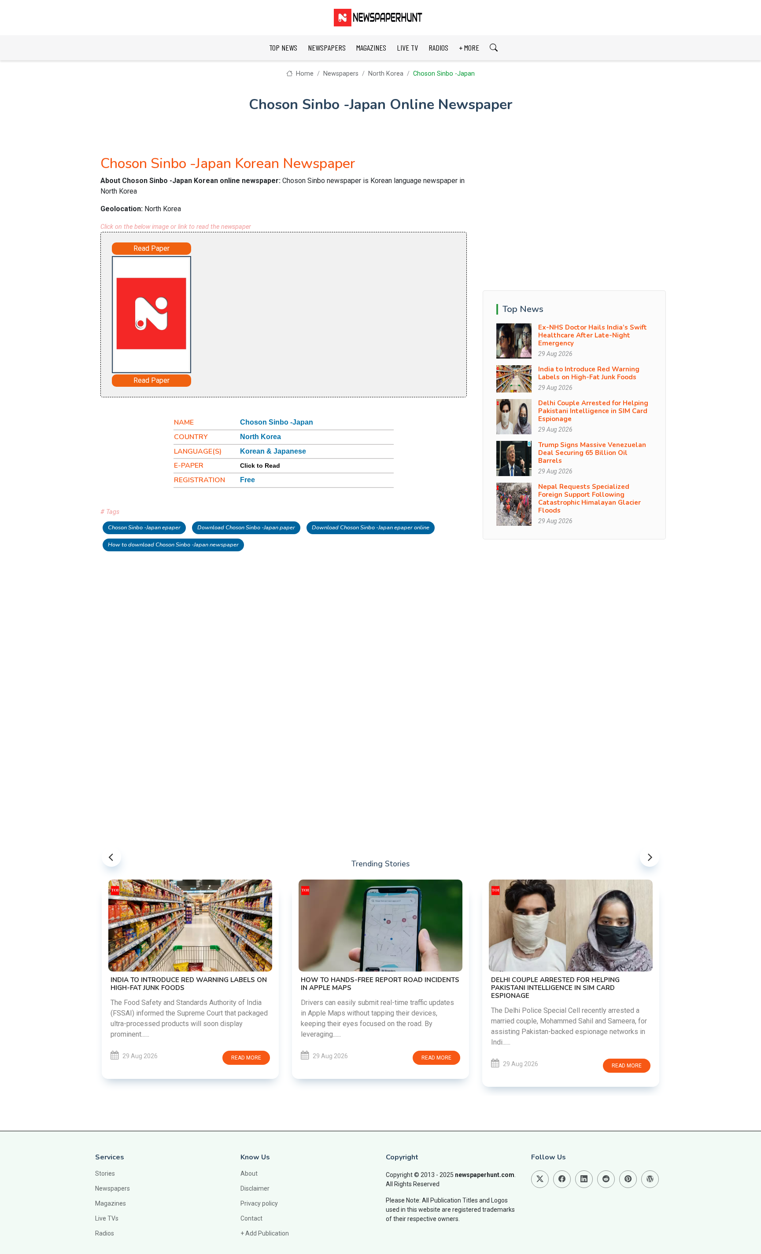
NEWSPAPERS (327, 47)
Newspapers (340, 73)
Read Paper (151, 248)
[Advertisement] (308, 312)
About (249, 1173)
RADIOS (438, 47)
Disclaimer (255, 1188)
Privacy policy (259, 1203)
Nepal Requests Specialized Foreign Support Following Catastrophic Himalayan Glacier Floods (589, 498)
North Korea (385, 73)
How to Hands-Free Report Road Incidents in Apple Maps (380, 984)
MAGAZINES (371, 47)
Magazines (110, 1203)
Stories (105, 1173)
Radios (104, 1233)
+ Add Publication (264, 1233)
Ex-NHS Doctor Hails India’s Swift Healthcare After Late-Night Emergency (592, 335)
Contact (251, 1218)
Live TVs (106, 1218)
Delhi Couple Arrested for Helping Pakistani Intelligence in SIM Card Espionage (593, 411)
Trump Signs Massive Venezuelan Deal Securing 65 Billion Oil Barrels (592, 452)
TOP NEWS (283, 47)
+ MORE (469, 47)
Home (303, 73)
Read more (246, 1058)
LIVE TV (407, 47)
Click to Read (260, 465)
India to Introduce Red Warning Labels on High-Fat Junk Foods (588, 373)
